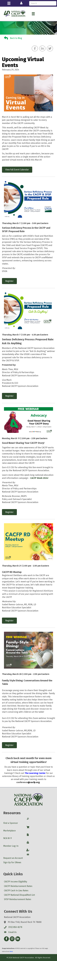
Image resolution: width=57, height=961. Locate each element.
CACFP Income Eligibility (15, 881)
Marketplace (9, 830)
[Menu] (9, 3)
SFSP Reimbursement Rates (17, 899)
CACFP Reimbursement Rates (18, 886)
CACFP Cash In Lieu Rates (16, 890)
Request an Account (13, 858)
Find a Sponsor (10, 823)
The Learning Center (35, 773)
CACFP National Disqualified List (19, 895)
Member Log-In (10, 846)
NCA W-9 (7, 838)
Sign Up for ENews (12, 862)
